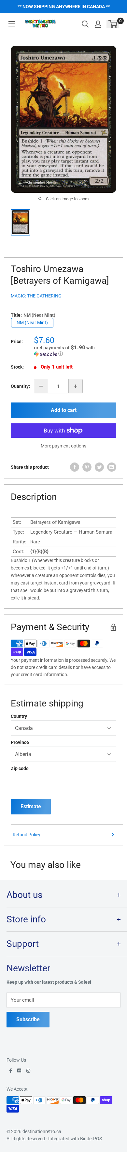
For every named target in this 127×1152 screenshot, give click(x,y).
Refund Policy (26, 834)
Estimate (31, 806)
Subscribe (28, 1019)
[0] (113, 24)
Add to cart (64, 410)
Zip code (20, 768)
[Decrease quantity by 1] (41, 386)
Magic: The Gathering (36, 295)
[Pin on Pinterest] (87, 467)
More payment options (63, 445)
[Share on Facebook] (74, 467)
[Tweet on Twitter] (99, 467)
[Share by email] (111, 467)
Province (20, 742)
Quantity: (20, 386)
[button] (75, 350)
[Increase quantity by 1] (75, 386)
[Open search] (85, 24)
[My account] (98, 24)
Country (19, 716)
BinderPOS (91, 1138)
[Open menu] (12, 24)
